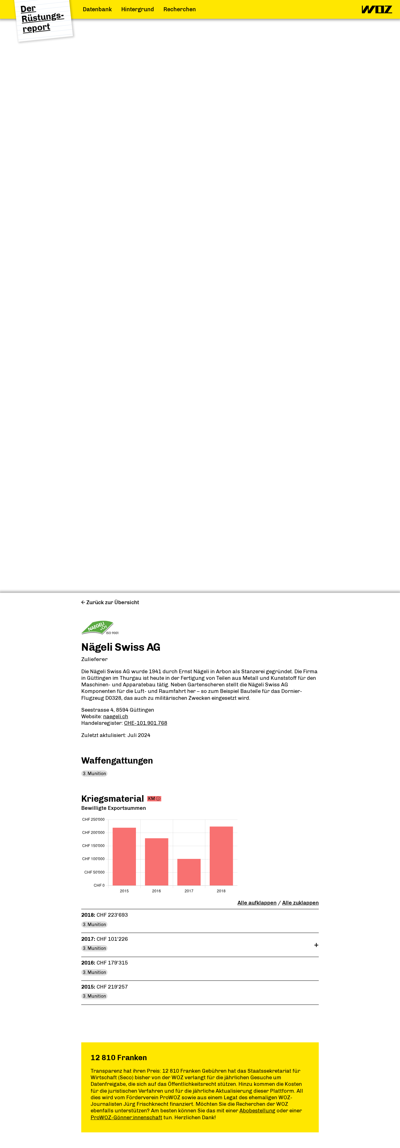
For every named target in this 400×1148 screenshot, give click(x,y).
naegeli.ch (115, 716)
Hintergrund (137, 9)
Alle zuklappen (300, 903)
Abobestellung (257, 1110)
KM (154, 798)
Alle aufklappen (257, 903)
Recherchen (179, 9)
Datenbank (97, 9)
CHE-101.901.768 (145, 723)
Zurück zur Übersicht (112, 602)
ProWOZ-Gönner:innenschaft (126, 1117)
